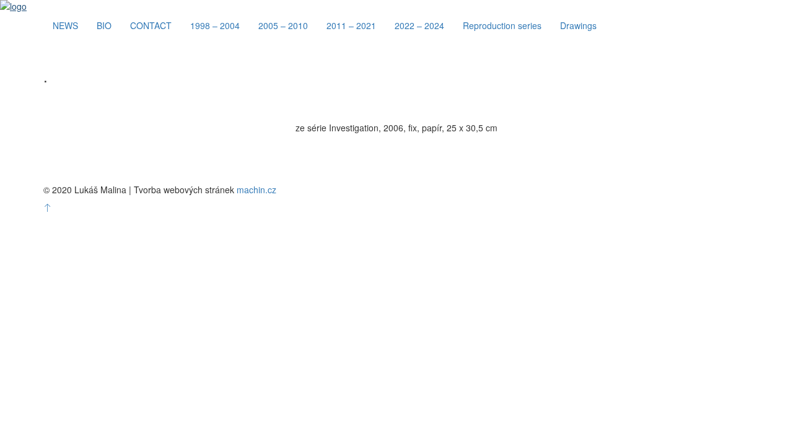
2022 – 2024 (419, 25)
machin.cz (256, 189)
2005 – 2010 (283, 25)
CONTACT (151, 25)
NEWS (65, 25)
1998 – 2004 (215, 25)
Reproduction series (502, 25)
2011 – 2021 (351, 25)
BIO (104, 25)
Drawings (578, 25)
